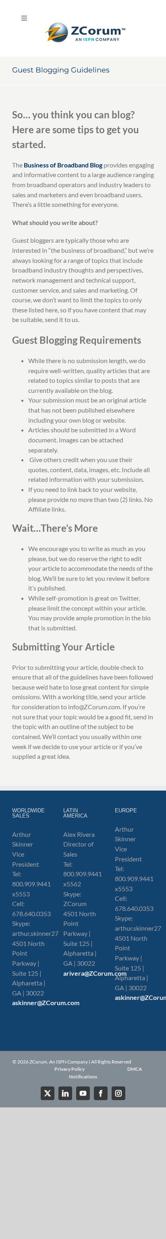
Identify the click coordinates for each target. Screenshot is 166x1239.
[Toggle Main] (83, 28)
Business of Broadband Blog (63, 165)
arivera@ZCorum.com (95, 973)
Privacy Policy (69, 1069)
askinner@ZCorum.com (45, 1002)
